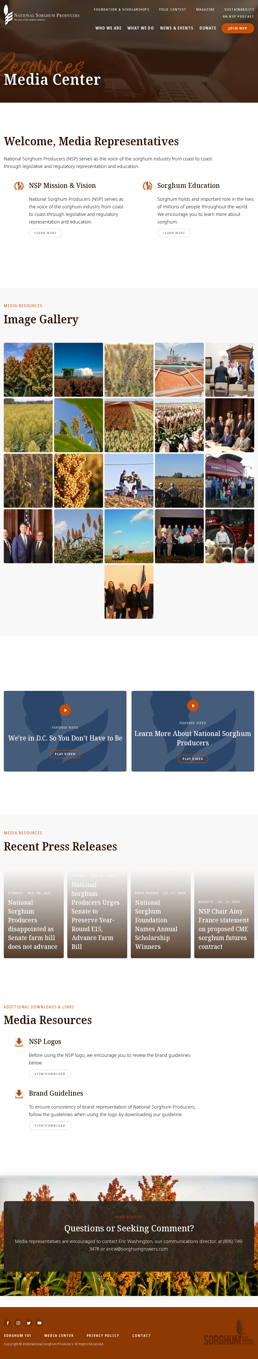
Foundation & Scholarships (121, 9)
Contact (141, 1335)
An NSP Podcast (238, 16)
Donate (208, 28)
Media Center (59, 1335)
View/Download (50, 1074)
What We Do (140, 28)
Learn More (46, 233)
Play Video (65, 754)
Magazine (205, 9)
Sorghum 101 (17, 1335)
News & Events (176, 28)
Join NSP (238, 28)
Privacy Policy (103, 1335)
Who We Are (108, 28)
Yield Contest (173, 9)
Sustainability (239, 9)
